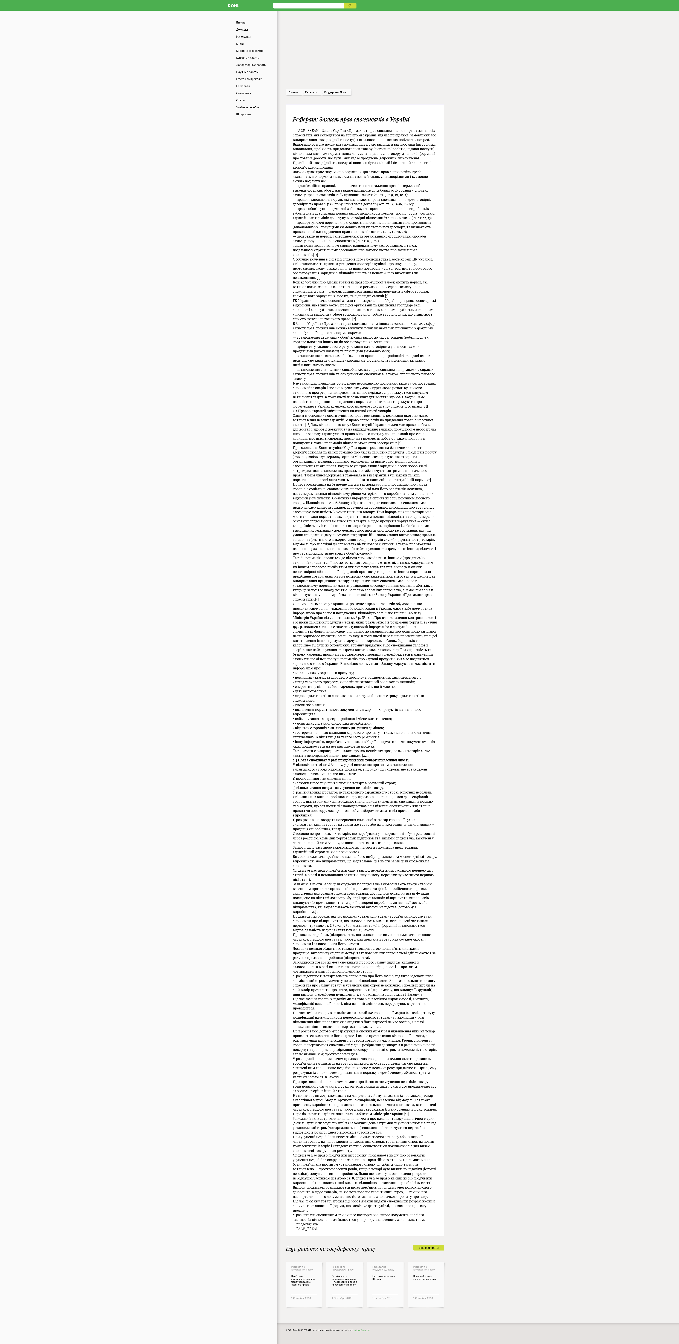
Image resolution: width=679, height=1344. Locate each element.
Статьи (240, 100)
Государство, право (335, 92)
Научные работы (247, 72)
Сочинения (243, 93)
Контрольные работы (250, 50)
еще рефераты (429, 1247)
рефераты (311, 92)
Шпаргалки (243, 114)
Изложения (243, 36)
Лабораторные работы (251, 64)
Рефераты (243, 86)
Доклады (242, 29)
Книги (240, 43)
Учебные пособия (248, 107)
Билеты (241, 22)
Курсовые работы (248, 57)
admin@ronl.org (362, 1330)
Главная (293, 92)
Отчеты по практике (249, 79)
